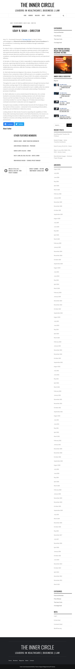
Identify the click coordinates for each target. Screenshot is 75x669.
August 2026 (57, 169)
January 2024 (57, 296)
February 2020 (57, 490)
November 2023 (58, 305)
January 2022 (57, 395)
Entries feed (57, 620)
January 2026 (57, 198)
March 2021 (57, 436)
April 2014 (56, 572)
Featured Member (17, 26)
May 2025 (56, 231)
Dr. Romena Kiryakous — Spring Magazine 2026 (65, 96)
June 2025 (56, 227)
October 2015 (57, 555)
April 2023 (56, 333)
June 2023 (56, 325)
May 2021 (56, 428)
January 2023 (57, 346)
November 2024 (58, 255)
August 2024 (57, 268)
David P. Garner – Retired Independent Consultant (36, 170)
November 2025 (58, 206)
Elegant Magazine (43, 666)
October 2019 (57, 506)
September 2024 (58, 264)
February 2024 (57, 292)
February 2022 (57, 391)
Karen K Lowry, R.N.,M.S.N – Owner (22, 151)
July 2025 (56, 222)
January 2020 (57, 494)
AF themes (52, 666)
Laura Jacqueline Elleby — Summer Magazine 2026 (65, 87)
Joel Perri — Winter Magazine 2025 (65, 103)
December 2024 (58, 251)
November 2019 (58, 502)
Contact (49, 15)
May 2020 (56, 477)
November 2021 (58, 403)
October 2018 (57, 527)
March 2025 (57, 239)
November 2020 (58, 453)
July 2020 (56, 469)
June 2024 (56, 276)
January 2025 (57, 247)
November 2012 (58, 580)
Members (30, 15)
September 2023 (58, 313)
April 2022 (56, 383)
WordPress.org (58, 628)
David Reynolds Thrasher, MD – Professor (24, 146)
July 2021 (56, 420)
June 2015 (56, 560)
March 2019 (57, 518)
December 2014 (58, 564)
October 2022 (57, 358)
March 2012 (57, 584)
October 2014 (57, 568)
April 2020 (56, 481)
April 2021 (56, 432)
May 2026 (56, 181)
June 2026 (56, 177)
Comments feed (58, 624)
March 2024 (57, 288)
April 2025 (56, 235)
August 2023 (57, 317)
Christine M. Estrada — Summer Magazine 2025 (66, 117)
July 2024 (56, 272)
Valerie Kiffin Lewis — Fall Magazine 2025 (65, 110)
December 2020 (58, 449)
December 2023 (58, 301)
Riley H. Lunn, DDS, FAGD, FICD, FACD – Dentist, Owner (26, 156)
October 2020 (57, 457)
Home (25, 15)
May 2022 (56, 379)
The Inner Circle (37, 4)
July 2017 (56, 539)
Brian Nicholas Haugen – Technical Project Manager (27, 160)
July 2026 (56, 173)
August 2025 (57, 218)
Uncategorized (58, 42)
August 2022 (57, 366)
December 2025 (58, 202)
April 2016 (56, 547)
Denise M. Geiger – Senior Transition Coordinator (26, 141)
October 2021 (57, 407)
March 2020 (57, 486)
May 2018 (56, 531)
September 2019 (58, 510)
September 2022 (58, 362)
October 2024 (57, 259)
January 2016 (57, 551)
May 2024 (56, 280)
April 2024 (56, 284)
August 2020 (57, 465)
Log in (55, 616)
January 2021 (57, 444)
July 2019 (56, 514)
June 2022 (56, 375)
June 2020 (56, 473)
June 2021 (56, 424)
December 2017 (58, 535)
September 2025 (58, 214)
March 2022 (57, 387)
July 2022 (56, 370)
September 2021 (58, 412)
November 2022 (58, 354)
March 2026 (57, 189)
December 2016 (58, 543)
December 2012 (58, 576)
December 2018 (58, 523)
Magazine (37, 15)
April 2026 (56, 185)
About (43, 15)
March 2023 (57, 338)
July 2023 (56, 321)
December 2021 (58, 399)
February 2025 (57, 243)
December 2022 (58, 350)
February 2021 (57, 440)
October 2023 (57, 309)
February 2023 (57, 342)
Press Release (57, 36)
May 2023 (56, 329)
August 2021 (57, 416)
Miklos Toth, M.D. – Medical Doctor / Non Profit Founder (15, 171)
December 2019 (58, 498)
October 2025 (57, 210)
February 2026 (57, 194)
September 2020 (58, 461)
